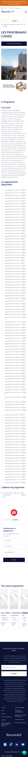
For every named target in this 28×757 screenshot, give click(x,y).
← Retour (14, 21)
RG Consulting (9, 755)
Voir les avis (18, 8)
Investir (3, 713)
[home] (7, 12)
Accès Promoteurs (6, 717)
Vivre (2, 710)
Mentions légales (20, 707)
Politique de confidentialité (19, 711)
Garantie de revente (20, 722)
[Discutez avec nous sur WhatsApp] (24, 753)
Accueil (3, 707)
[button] (26, 11)
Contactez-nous (19, 719)
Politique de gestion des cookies (20, 716)
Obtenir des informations (14, 43)
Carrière (3, 720)
